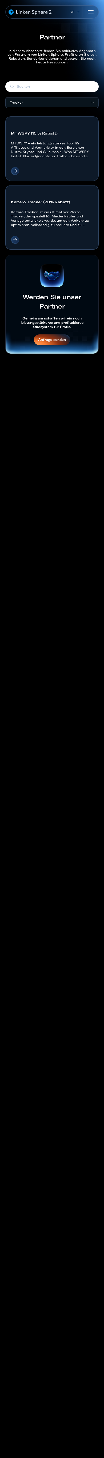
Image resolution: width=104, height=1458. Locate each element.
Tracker (16, 102)
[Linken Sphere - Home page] (30, 12)
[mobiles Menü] (90, 12)
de (72, 12)
